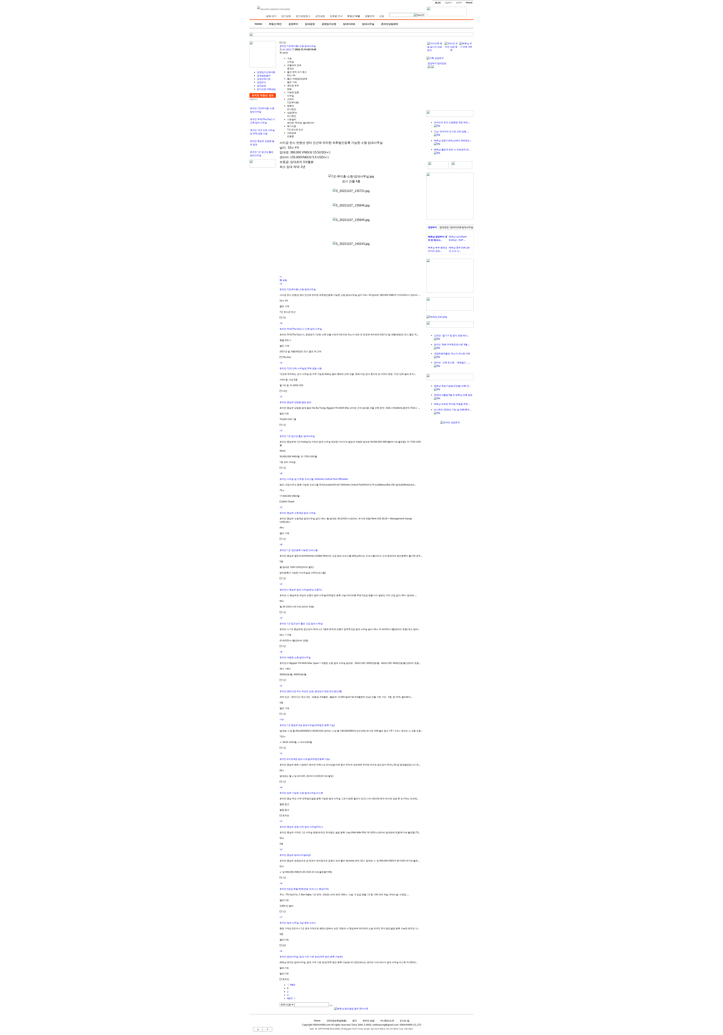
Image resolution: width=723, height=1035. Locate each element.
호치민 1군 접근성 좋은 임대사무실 (297, 436)
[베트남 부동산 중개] (262, 66)
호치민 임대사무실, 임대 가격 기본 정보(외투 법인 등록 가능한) (311, 956)
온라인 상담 (368, 1020)
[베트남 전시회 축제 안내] (450, 326)
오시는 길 (404, 1020)
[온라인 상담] (450, 422)
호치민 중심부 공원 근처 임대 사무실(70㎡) (301, 826)
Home (469, 2)
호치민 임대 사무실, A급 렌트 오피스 (298, 922)
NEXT (290, 998)
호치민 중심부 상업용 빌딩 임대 (295, 402)
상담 (381, 16)
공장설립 (320, 16)
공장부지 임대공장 (437, 63)
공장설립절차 (264, 75)
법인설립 (286, 16)
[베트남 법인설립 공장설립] (447, 12)
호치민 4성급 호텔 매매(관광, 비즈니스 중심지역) (304, 888)
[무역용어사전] (461, 168)
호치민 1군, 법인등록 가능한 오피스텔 (299, 550)
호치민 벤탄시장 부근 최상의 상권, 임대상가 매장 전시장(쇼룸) (311, 691)
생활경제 (369, 16)
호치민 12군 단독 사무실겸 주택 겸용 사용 (262, 132)
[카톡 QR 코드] (435, 58)
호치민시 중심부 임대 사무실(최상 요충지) (301, 589)
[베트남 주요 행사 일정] (262, 166)
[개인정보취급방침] (336, 1020)
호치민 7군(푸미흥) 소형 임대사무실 (298, 46)
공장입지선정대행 (266, 72)
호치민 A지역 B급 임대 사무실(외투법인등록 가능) (305, 759)
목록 (284, 280)
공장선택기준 (264, 79)
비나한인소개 (387, 1020)
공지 (354, 1020)
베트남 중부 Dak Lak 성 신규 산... (459, 249)
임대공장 (310, 24)
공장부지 (293, 24)
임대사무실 (368, 24)
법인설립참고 (303, 16)
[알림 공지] (450, 379)
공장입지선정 (329, 24)
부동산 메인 (275, 24)
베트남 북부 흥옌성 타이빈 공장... (437, 249)
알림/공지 (271, 16)
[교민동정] (450, 115)
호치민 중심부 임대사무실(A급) (295, 855)
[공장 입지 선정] (450, 218)
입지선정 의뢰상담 (266, 89)
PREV (292, 984)
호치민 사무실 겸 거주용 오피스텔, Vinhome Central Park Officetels (314, 479)
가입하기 (448, 2)
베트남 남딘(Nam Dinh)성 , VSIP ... (458, 238)
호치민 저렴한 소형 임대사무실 (295, 657)
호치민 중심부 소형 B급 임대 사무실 (298, 512)
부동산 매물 (353, 16)
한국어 (459, 2)
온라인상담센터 (389, 24)
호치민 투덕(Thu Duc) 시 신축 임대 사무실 (262, 121)
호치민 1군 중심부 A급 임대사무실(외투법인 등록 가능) (307, 725)
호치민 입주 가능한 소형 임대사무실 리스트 (301, 793)
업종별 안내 (336, 16)
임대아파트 (349, 24)
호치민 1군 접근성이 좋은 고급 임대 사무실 (301, 623)
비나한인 (286, 49)
